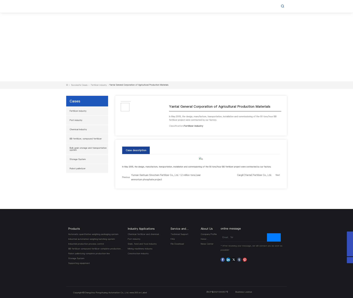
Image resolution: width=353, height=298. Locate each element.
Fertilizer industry (99, 85)
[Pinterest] (245, 260)
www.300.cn (135, 292)
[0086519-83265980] (350, 247)
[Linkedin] (228, 260)
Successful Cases (176, 40)
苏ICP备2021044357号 (217, 291)
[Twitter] (234, 260)
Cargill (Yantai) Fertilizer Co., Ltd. (254, 175)
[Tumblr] (239, 260)
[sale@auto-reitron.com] (350, 241)
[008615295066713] (350, 234)
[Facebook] (223, 260)
